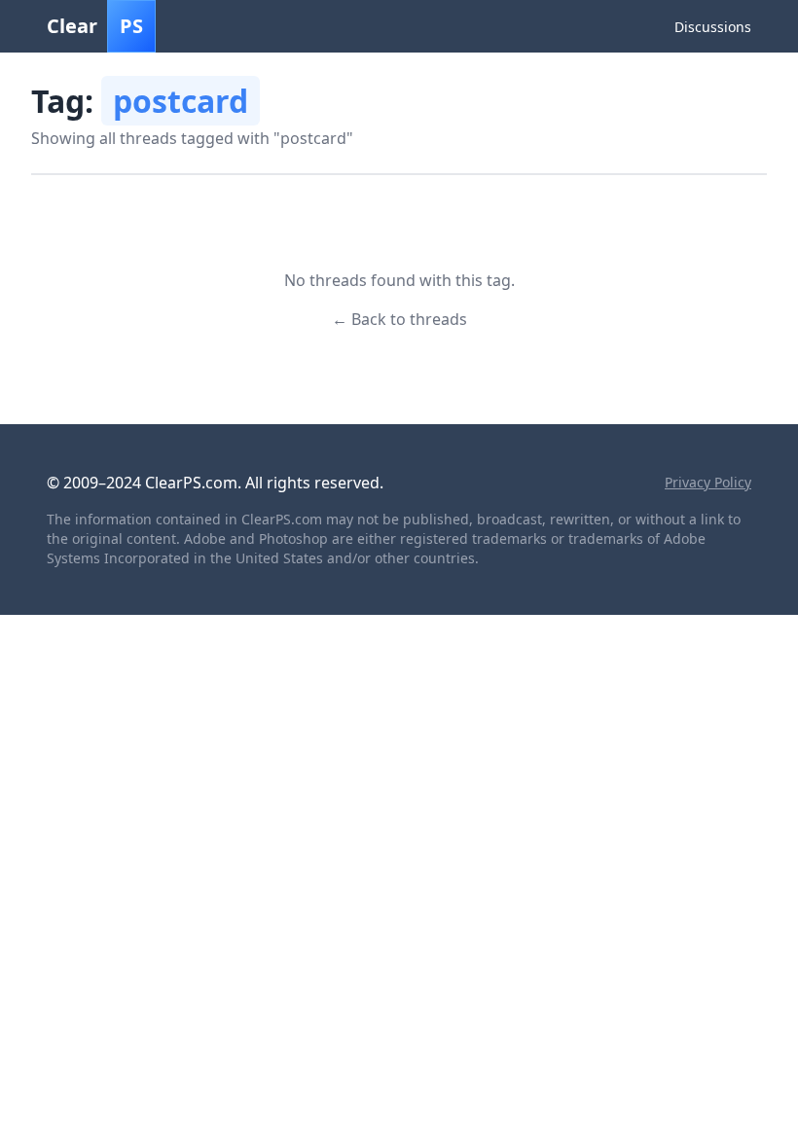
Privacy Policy (708, 482)
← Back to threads (399, 319)
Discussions (712, 27)
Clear (95, 26)
